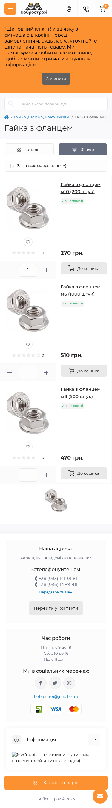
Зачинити (56, 78)
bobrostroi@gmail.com (56, 696)
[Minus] (9, 270)
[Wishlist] (28, 241)
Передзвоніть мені (56, 592)
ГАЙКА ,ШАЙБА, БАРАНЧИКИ (41, 117)
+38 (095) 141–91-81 (58, 578)
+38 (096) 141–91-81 (58, 584)
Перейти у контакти (56, 608)
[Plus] (46, 270)
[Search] (11, 104)
